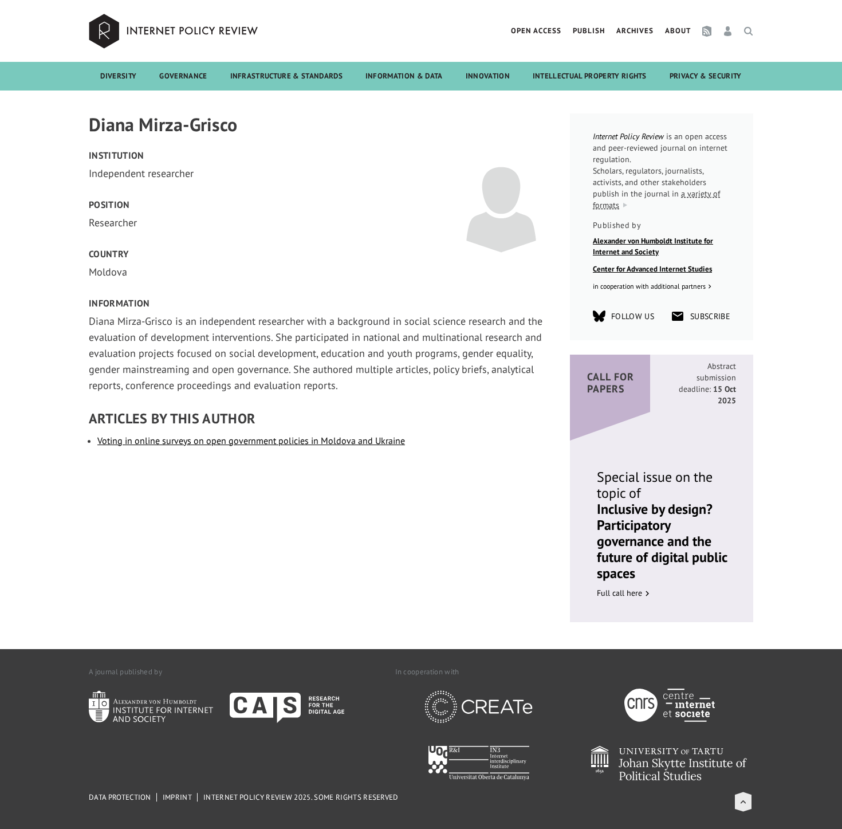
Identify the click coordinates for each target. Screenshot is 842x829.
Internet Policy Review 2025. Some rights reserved (301, 797)
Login (728, 30)
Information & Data (404, 76)
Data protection (120, 797)
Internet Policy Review (175, 30)
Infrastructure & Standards (286, 76)
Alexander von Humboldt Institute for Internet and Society (653, 246)
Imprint (177, 797)
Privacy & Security (706, 76)
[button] (743, 802)
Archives (635, 31)
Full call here (619, 593)
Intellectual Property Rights (590, 76)
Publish (589, 31)
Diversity (118, 76)
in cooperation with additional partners (649, 286)
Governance (183, 76)
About (678, 31)
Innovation (488, 76)
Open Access (536, 31)
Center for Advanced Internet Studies (652, 269)
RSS (706, 30)
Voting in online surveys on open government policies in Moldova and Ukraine (251, 440)
